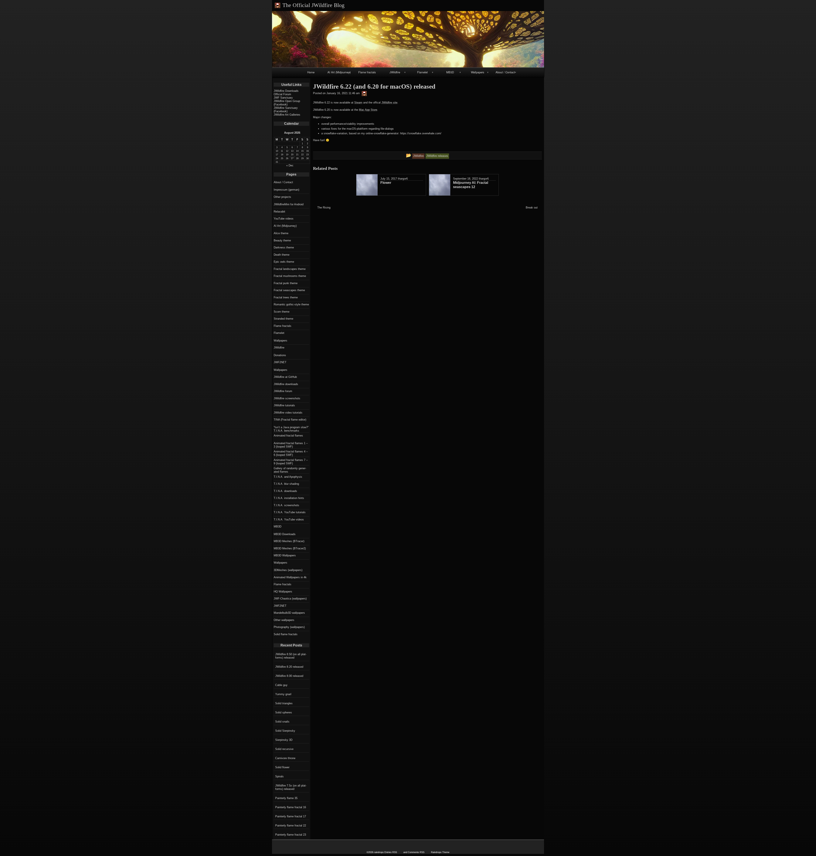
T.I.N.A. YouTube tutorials (290, 512)
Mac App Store (368, 109)
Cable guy (281, 685)
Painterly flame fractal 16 (290, 807)
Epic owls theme (284, 261)
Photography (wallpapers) (289, 627)
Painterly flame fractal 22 (290, 825)
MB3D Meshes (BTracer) (289, 541)
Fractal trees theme (286, 297)
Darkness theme (284, 247)
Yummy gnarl (283, 694)
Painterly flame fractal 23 (290, 834)
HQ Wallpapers (283, 591)
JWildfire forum (283, 391)
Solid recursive (284, 749)
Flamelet (422, 72)
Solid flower (282, 767)
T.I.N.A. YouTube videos (289, 519)
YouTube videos (283, 218)
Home (310, 72)
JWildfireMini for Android (288, 204)
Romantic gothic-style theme (291, 304)
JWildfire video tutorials (288, 412)
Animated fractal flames (288, 435)
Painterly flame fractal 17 (290, 816)
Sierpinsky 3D (283, 739)
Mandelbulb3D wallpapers (289, 612)
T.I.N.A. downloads (285, 491)
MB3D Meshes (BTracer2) (290, 548)
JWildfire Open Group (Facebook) (287, 102)
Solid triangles (284, 703)
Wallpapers (477, 72)
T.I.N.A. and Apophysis (288, 476)
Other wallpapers (284, 620)
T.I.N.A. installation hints (289, 498)
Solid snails (282, 721)
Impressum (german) (286, 189)
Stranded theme (283, 318)
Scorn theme (281, 311)
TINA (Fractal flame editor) (290, 419)
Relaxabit (279, 211)
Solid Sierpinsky (285, 730)
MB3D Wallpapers (285, 555)
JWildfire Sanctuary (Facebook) (286, 109)
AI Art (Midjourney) (339, 72)
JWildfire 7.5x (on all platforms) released (290, 787)
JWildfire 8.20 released (289, 666)
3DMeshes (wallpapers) (288, 570)
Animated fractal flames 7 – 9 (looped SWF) (291, 461)
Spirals (279, 776)
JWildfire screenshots (287, 398)
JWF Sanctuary (283, 97)
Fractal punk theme (286, 283)
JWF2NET (280, 362)
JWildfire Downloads (286, 90)
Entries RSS (390, 852)
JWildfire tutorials (284, 405)
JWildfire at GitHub (285, 376)
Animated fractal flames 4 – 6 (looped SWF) (291, 453)
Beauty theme (282, 240)
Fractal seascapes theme (289, 290)
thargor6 (403, 178)
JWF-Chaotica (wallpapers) (290, 598)
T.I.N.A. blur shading (286, 483)
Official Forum (282, 94)
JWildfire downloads (286, 384)
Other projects (282, 196)
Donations (280, 355)
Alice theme (281, 233)
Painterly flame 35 (286, 798)
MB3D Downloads (285, 534)
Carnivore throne (285, 758)
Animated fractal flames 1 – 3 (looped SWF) (291, 445)
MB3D (450, 72)
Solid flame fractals (286, 634)
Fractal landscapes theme (290, 269)
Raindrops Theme (440, 852)
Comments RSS (416, 852)
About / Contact (505, 72)
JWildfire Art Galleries (287, 114)
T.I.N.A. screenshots (286, 505)
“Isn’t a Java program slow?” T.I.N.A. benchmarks (291, 429)
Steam (358, 102)
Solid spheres (283, 712)
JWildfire (395, 72)
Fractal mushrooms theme (290, 276)
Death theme (281, 254)
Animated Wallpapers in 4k (290, 577)
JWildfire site (389, 102)
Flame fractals (367, 72)
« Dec (289, 165)
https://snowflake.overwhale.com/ (420, 133)
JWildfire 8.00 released (289, 675)
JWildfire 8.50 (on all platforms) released (290, 656)
